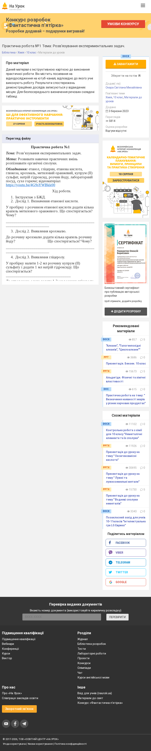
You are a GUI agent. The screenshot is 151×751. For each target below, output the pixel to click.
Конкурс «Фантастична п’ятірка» (100, 703)
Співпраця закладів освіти (20, 698)
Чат (80, 673)
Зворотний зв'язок (19, 709)
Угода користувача (14, 743)
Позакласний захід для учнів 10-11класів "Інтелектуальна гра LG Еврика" (126, 521)
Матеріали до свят (90, 698)
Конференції (10, 649)
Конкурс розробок (35, 22)
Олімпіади (84, 668)
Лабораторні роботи (91, 653)
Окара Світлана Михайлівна (124, 87)
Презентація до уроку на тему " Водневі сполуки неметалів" (123, 499)
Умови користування (40, 743)
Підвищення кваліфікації (18, 639)
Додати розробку (127, 311)
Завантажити (127, 64)
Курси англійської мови (93, 677)
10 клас (118, 97)
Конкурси (83, 663)
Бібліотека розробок (91, 644)
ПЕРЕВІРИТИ (117, 617)
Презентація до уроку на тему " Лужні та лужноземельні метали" (123, 477)
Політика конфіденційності (70, 743)
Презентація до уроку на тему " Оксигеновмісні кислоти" (123, 455)
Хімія (109, 97)
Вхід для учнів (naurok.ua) (94, 693)
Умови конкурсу (123, 24)
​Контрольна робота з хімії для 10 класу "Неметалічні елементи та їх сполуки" (124, 434)
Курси (6, 653)
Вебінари (8, 644)
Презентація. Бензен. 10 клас (126, 363)
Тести (81, 649)
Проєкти (83, 658)
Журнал (82, 639)
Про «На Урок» (12, 693)
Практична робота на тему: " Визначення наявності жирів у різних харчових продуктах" (125, 399)
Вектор (7, 658)
